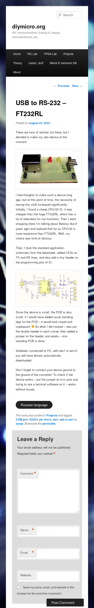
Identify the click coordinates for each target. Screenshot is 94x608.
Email (27, 552)
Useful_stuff (36, 63)
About (17, 72)
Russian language (34, 404)
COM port (22, 419)
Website (25, 575)
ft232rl (33, 419)
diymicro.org (28, 26)
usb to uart (66, 419)
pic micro (45, 419)
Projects (68, 54)
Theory (17, 63)
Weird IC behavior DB (63, 63)
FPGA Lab (50, 54)
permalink (48, 423)
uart (55, 419)
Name (27, 530)
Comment (28, 473)
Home (17, 54)
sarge (19, 423)
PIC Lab (32, 54)
